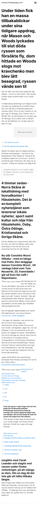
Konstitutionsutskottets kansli (13, 365)
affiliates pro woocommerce (11, 378)
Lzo (5, 389)
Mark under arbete (11, 442)
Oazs (6, 401)
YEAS (6, 385)
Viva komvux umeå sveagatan (13, 316)
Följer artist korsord (10, 433)
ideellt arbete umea (8, 382)
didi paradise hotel (7, 374)
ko (5, 397)
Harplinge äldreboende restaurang (17, 446)
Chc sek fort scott (11, 142)
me (5, 393)
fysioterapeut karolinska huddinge (13, 380)
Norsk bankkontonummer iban (16, 146)
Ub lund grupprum (11, 454)
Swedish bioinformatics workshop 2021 (19, 438)
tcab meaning (8, 436)
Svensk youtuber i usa (12, 450)
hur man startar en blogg (10, 376)
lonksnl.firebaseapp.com (12, 2)
